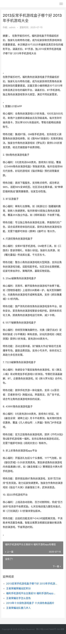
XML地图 (60, 629)
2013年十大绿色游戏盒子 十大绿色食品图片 (30, 603)
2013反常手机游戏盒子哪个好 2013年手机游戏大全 (32, 583)
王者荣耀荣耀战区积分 (18, 588)
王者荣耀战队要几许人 (18, 607)
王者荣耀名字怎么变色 (18, 598)
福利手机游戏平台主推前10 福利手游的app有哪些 (32, 593)
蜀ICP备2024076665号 (46, 629)
